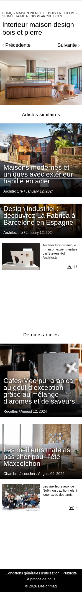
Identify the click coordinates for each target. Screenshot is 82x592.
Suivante (67, 45)
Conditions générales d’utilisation (32, 573)
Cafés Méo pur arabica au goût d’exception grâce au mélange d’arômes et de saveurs (39, 391)
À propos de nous (41, 579)
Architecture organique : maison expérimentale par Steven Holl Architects (60, 251)
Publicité (70, 573)
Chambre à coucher (19, 474)
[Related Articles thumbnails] (21, 282)
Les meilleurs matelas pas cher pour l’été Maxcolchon (36, 456)
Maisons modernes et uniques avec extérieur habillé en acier (38, 174)
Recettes (10, 411)
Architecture (13, 191)
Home (7, 13)
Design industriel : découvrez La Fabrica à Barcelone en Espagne (39, 215)
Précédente (18, 45)
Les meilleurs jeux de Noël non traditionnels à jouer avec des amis (60, 490)
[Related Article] (41, 159)
